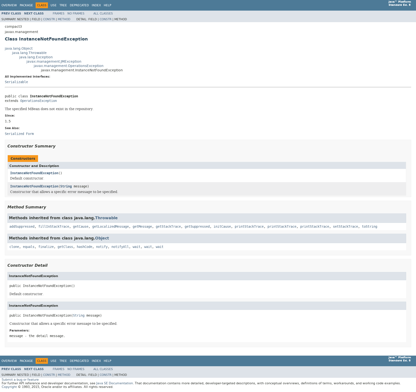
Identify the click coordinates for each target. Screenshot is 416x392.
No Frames (75, 13)
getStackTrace (168, 227)
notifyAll (120, 247)
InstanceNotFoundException (34, 173)
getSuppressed (197, 227)
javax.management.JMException (53, 62)
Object (102, 238)
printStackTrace (249, 227)
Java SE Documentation (114, 383)
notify (102, 247)
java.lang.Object (18, 49)
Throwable (106, 218)
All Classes (103, 13)
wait (136, 247)
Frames (59, 13)
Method (64, 19)
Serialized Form (19, 134)
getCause (80, 227)
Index (96, 5)
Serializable (16, 82)
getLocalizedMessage (110, 227)
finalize (46, 247)
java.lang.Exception (36, 57)
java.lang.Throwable (29, 53)
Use (54, 5)
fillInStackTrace (53, 227)
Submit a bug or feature (20, 379)
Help (107, 5)
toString (369, 227)
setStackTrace (345, 227)
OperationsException (38, 101)
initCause (222, 227)
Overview (9, 5)
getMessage (142, 227)
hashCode (84, 247)
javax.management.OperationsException (69, 66)
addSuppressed (21, 227)
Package (26, 5)
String (66, 186)
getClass (65, 247)
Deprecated (79, 5)
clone (14, 247)
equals (28, 247)
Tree (63, 5)
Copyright (9, 387)
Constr (49, 19)
